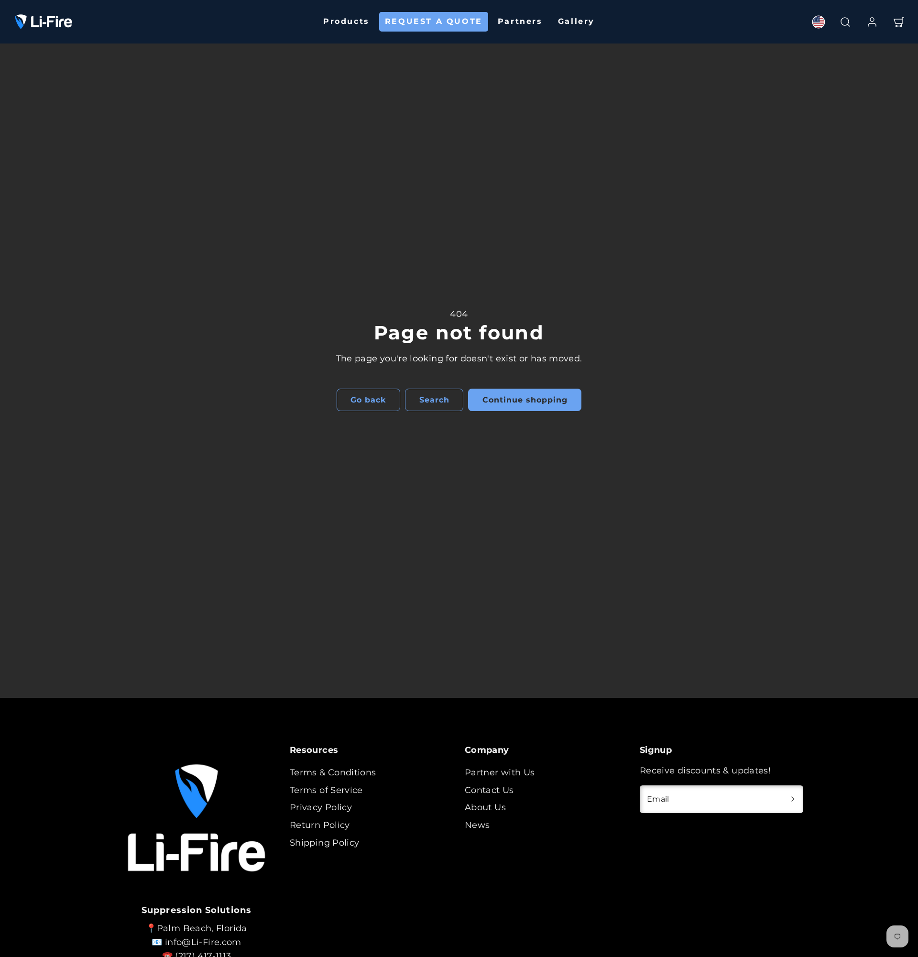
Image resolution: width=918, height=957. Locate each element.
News (477, 825)
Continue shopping (524, 399)
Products (346, 21)
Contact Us (489, 790)
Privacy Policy (321, 807)
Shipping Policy (324, 842)
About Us (485, 807)
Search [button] (434, 399)
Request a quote (433, 21)
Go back (368, 399)
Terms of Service (326, 790)
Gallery (576, 21)
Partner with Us (500, 772)
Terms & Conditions (333, 772)
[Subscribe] (792, 799)
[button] (845, 22)
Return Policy (320, 825)
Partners (520, 21)
